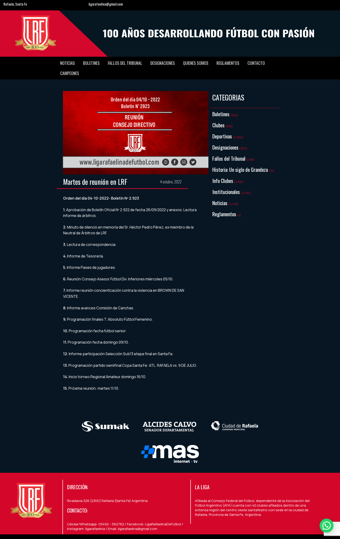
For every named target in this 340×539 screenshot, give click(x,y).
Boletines (91, 63)
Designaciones (162, 63)
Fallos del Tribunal (125, 63)
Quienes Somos (195, 63)
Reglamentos (227, 63)
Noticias (67, 63)
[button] (327, 526)
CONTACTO (256, 63)
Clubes (218, 125)
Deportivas (222, 136)
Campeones (69, 73)
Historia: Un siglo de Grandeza (240, 169)
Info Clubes (222, 180)
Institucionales (226, 191)
